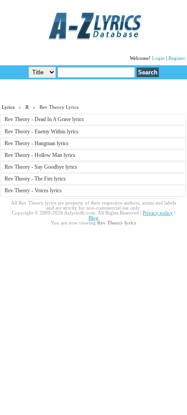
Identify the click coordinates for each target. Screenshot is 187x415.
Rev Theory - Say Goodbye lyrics (41, 167)
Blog (93, 217)
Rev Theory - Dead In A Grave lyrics (44, 119)
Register (176, 58)
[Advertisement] (93, 91)
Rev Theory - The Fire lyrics (35, 179)
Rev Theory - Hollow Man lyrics (40, 155)
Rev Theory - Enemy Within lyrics (42, 131)
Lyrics (8, 107)
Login (158, 58)
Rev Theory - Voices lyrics (33, 190)
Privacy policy (158, 212)
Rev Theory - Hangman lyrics (37, 143)
